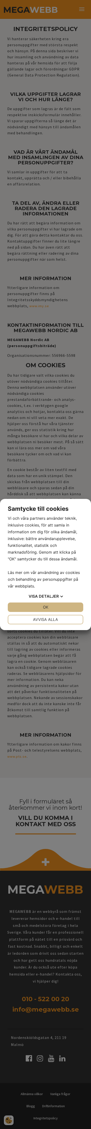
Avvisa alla (45, 619)
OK (45, 607)
